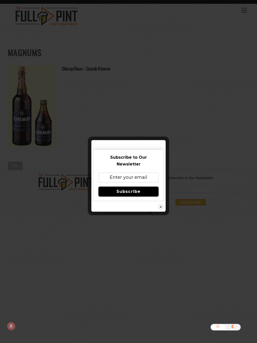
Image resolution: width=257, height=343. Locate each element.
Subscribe (128, 191)
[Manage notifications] (11, 326)
